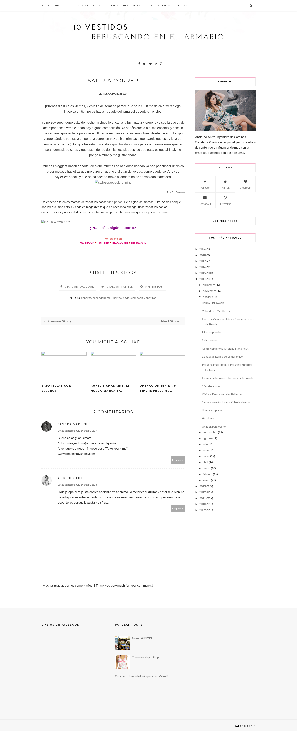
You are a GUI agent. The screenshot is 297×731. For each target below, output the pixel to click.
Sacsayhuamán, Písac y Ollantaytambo (226, 402)
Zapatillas (150, 297)
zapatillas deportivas (124, 144)
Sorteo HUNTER (142, 638)
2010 (202, 504)
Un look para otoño (214, 426)
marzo (206, 468)
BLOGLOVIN (120, 242)
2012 (202, 492)
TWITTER (103, 242)
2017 (202, 261)
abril (205, 462)
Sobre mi (164, 5)
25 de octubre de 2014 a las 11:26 (77, 484)
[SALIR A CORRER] (55, 222)
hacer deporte (102, 297)
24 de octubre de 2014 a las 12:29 (77, 430)
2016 (202, 267)
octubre (208, 296)
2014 (202, 279)
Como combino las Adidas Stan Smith (225, 348)
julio (205, 444)
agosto (207, 438)
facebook (205, 188)
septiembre (210, 432)
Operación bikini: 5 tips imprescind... (158, 388)
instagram (205, 204)
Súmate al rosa (211, 386)
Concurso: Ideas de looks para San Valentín (142, 676)
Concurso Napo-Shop (145, 657)
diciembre (209, 284)
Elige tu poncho (212, 332)
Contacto (184, 5)
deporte (86, 297)
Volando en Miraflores (216, 311)
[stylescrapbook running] (113, 182)
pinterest (225, 204)
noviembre (209, 291)
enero (206, 480)
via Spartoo (114, 202)
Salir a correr (210, 340)
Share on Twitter (120, 286)
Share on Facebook (79, 286)
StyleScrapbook (133, 297)
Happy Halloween (213, 302)
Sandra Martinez (74, 424)
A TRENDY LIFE (70, 478)
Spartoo (117, 297)
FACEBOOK (87, 242)
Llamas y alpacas (212, 410)
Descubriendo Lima (138, 5)
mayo (206, 456)
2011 (202, 498)
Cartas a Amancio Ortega (98, 5)
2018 (202, 255)
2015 (202, 273)
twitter (225, 188)
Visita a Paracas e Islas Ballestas (222, 394)
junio (206, 450)
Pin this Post (154, 286)
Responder (178, 459)
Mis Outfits (64, 5)
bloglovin (245, 188)
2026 (202, 249)
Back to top (244, 725)
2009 (202, 510)
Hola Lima (208, 418)
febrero (207, 474)
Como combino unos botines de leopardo (228, 378)
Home (45, 5)
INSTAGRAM (139, 242)
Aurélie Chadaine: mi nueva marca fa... (111, 388)
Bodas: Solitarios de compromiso (222, 356)
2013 (202, 486)
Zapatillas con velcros (56, 388)
